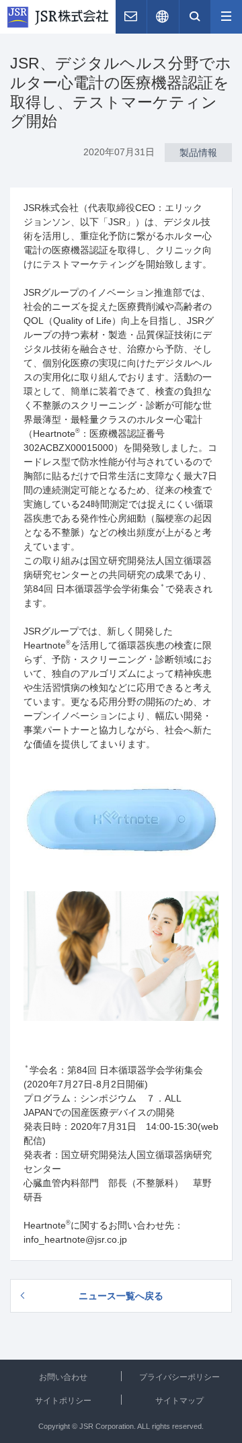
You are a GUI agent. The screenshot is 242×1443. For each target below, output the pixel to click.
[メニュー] (226, 17)
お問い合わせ (63, 1377)
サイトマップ (179, 1400)
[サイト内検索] (194, 17)
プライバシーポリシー (179, 1377)
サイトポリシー (63, 1400)
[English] (162, 17)
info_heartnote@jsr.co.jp (75, 1239)
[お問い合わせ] (131, 17)
